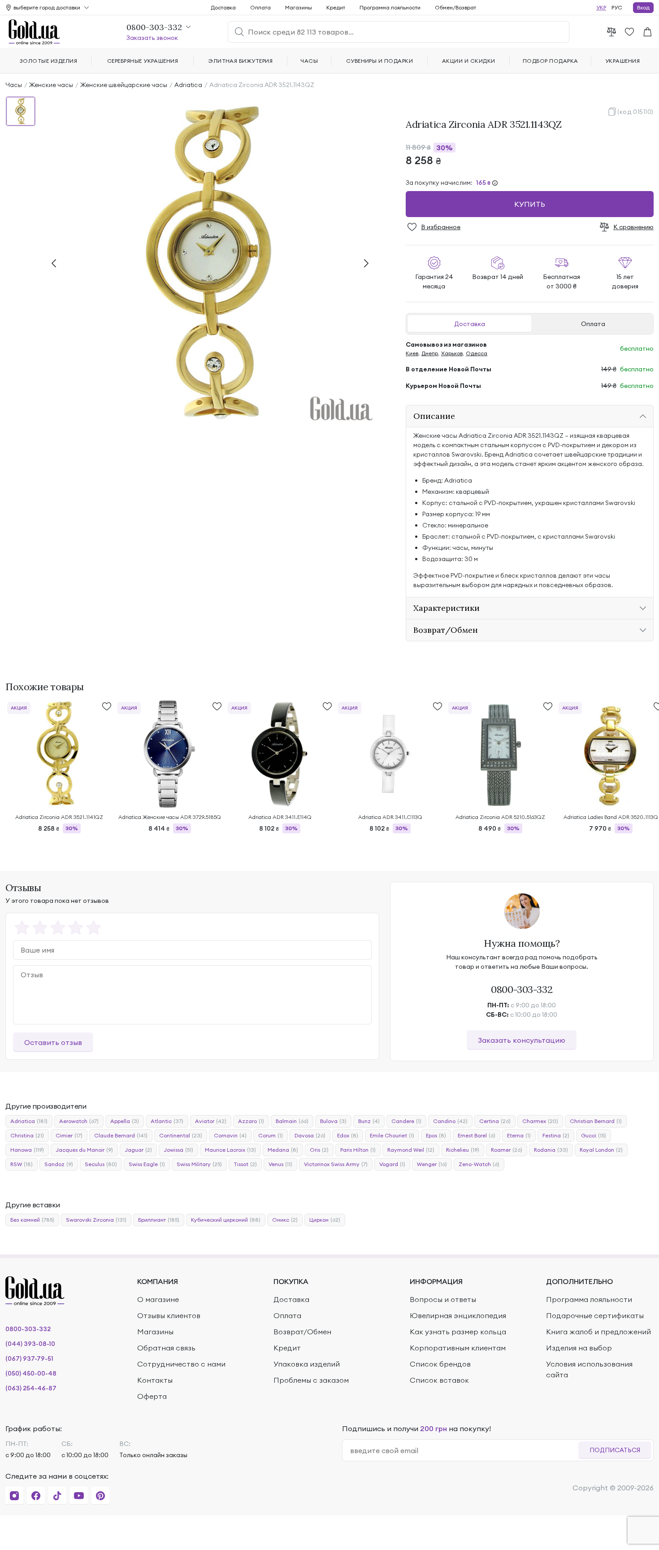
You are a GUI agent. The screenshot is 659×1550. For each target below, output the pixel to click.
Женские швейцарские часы (123, 85)
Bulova (333, 1121)
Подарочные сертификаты (595, 1315)
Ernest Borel (476, 1135)
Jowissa (178, 1149)
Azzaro (251, 1121)
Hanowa (27, 1149)
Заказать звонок (152, 38)
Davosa (310, 1135)
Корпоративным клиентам (458, 1347)
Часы (13, 85)
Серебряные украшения (142, 60)
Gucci (593, 1135)
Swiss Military (199, 1164)
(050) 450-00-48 (30, 1373)
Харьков (452, 353)
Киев (412, 353)
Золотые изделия (48, 60)
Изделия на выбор (579, 1347)
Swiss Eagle (147, 1164)
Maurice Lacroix (230, 1149)
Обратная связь (166, 1347)
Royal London (601, 1149)
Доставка (469, 324)
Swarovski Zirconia (96, 1219)
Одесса (476, 353)
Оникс (285, 1219)
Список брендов (440, 1363)
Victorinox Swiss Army (336, 1164)
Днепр (429, 353)
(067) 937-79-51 (29, 1358)
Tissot (245, 1164)
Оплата (593, 324)
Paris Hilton (358, 1149)
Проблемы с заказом (311, 1380)
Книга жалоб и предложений (598, 1331)
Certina (495, 1121)
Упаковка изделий (306, 1363)
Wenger (432, 1164)
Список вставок (439, 1380)
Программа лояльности (390, 7)
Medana (283, 1149)
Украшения (622, 60)
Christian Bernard (596, 1121)
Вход (643, 7)
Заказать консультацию (521, 1040)
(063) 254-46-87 (30, 1388)
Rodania (551, 1149)
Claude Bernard (120, 1135)
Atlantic (167, 1121)
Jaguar (138, 1149)
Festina (555, 1135)
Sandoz (58, 1164)
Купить (529, 204)
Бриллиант (158, 1219)
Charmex (540, 1121)
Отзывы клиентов (168, 1315)
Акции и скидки (468, 60)
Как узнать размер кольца (458, 1331)
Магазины (298, 7)
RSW (21, 1164)
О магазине (158, 1299)
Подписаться (615, 1450)
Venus (280, 1164)
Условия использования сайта (589, 1369)
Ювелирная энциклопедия (458, 1315)
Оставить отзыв (53, 1042)
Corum (270, 1135)
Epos (436, 1135)
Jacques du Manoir (84, 1149)
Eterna (519, 1135)
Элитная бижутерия (240, 60)
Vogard (392, 1164)
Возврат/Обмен (302, 1331)
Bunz (369, 1121)
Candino (450, 1121)
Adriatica (188, 85)
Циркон (324, 1219)
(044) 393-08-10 (30, 1344)
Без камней (32, 1219)
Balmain (292, 1121)
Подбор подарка (550, 60)
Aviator (210, 1121)
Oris (319, 1149)
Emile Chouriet (392, 1135)
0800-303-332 (521, 989)
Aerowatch (79, 1121)
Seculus (101, 1164)
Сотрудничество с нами (181, 1363)
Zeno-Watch (479, 1164)
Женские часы (51, 85)
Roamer (506, 1149)
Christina (27, 1135)
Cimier (69, 1135)
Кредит (335, 7)
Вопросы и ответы (443, 1299)
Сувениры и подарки (379, 60)
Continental (180, 1135)
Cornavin (230, 1135)
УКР (601, 7)
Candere (406, 1121)
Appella (124, 1121)
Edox (347, 1135)
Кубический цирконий (225, 1219)
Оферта (152, 1396)
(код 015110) (635, 112)
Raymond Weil (410, 1149)
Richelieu (462, 1149)
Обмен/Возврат (455, 7)
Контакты (155, 1380)
